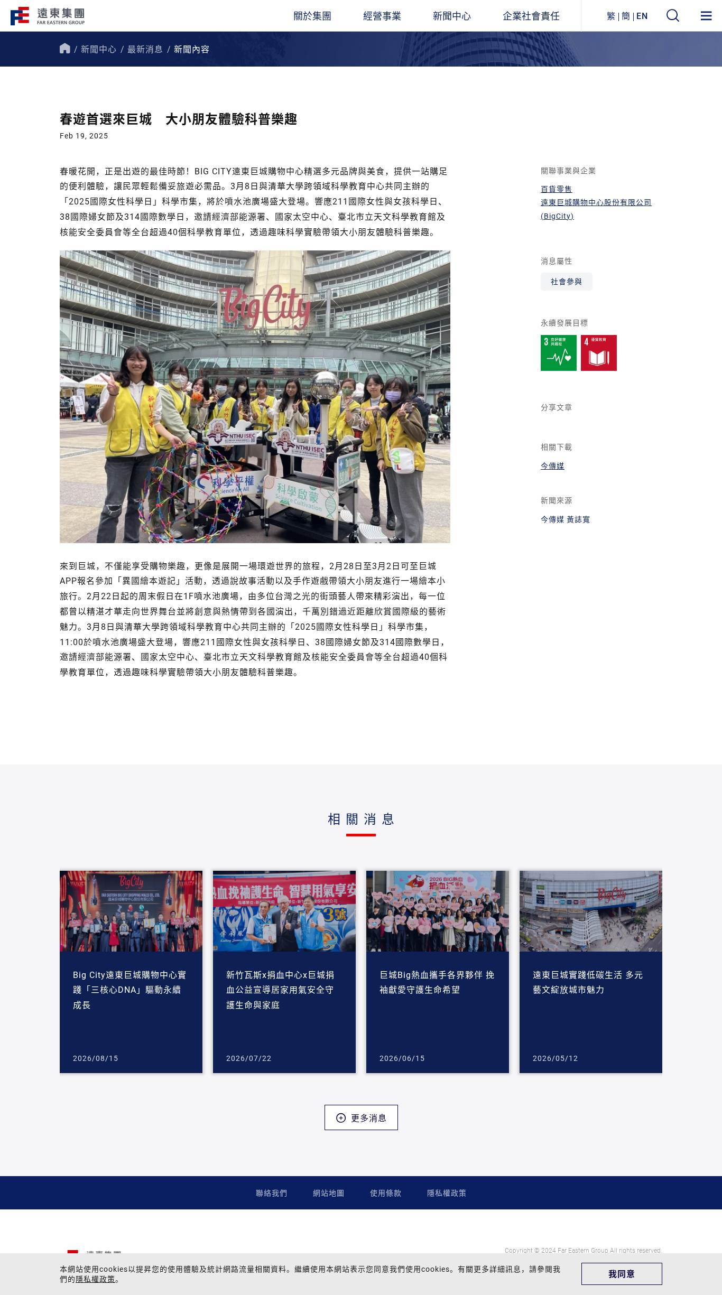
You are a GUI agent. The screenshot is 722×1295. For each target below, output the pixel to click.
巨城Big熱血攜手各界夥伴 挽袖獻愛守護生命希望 (437, 982)
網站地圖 (329, 1193)
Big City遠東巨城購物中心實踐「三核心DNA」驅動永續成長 (130, 990)
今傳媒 (552, 466)
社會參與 (566, 281)
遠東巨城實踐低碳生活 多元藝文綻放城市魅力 (588, 982)
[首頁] (65, 48)
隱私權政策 (447, 1193)
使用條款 (386, 1193)
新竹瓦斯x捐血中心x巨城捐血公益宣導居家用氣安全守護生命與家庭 (280, 990)
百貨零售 (556, 189)
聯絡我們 (272, 1193)
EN (642, 15)
